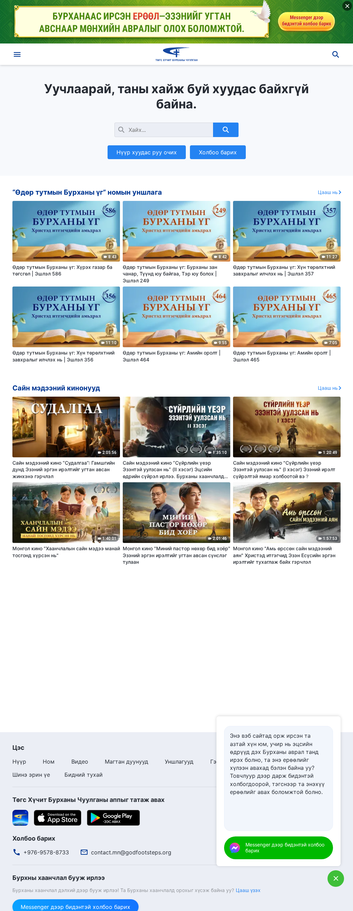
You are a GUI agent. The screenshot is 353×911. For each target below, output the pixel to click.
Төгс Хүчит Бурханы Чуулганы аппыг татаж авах (88, 799)
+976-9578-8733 (46, 852)
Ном (48, 761)
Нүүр (19, 761)
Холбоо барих (218, 152)
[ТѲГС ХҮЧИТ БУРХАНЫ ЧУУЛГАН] (176, 54)
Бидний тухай (83, 774)
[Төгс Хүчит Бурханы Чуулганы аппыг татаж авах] (20, 817)
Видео (79, 761)
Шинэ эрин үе (31, 774)
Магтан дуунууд (126, 761)
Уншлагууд (179, 761)
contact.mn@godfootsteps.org (131, 852)
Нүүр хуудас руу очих (147, 152)
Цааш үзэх (248, 890)
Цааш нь (328, 192)
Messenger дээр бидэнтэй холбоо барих (284, 847)
